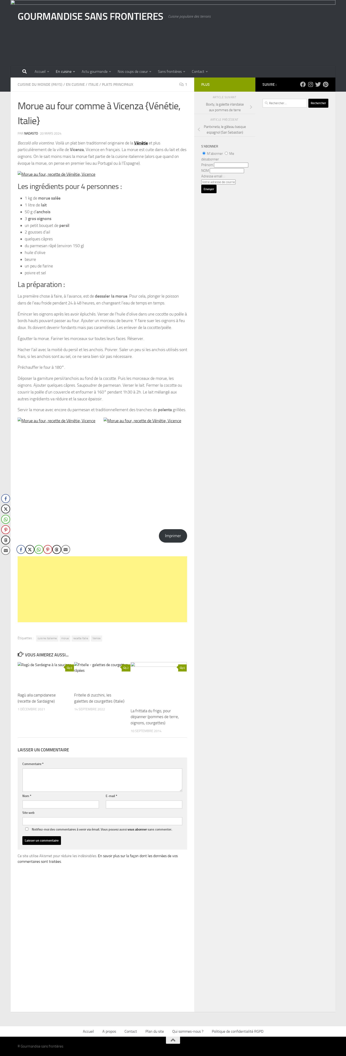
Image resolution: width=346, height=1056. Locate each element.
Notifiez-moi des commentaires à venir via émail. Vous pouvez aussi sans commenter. (101, 829)
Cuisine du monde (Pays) (40, 84)
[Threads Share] (56, 549)
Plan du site (154, 1031)
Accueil (40, 71)
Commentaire (33, 764)
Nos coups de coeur (133, 71)
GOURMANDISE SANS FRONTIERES (90, 16)
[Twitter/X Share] (29, 549)
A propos (109, 1031)
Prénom (207, 165)
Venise (97, 638)
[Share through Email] (65, 549)
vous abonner (137, 829)
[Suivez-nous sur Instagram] (310, 84)
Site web (28, 813)
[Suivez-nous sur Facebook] (303, 84)
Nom (26, 796)
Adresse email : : (213, 176)
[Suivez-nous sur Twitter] (318, 84)
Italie (93, 84)
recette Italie (80, 638)
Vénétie (141, 143)
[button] (5, 560)
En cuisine (64, 71)
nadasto (31, 133)
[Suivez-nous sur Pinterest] (325, 84)
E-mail (111, 796)
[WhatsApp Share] (38, 549)
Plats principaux (117, 84)
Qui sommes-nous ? (187, 1031)
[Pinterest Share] (47, 549)
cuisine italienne (47, 638)
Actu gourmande (95, 71)
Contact (198, 71)
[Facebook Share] (20, 549)
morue (65, 638)
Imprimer (173, 535)
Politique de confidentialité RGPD (237, 1031)
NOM (205, 170)
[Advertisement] (102, 589)
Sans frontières (170, 71)
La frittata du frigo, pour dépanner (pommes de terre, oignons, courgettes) (155, 716)
